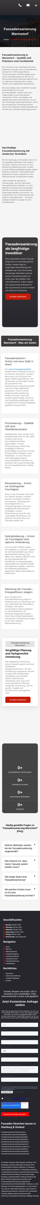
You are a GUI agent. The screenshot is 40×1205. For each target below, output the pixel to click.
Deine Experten (31, 1189)
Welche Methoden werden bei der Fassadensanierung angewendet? (18, 848)
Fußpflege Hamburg (32, 1196)
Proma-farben (32, 1186)
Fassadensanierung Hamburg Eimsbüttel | (15, 1142)
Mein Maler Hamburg (23, 1165)
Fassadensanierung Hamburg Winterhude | (15, 1154)
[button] (36, 5)
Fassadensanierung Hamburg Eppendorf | (15, 1144)
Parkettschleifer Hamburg (24, 1184)
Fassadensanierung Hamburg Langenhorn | (15, 1146)
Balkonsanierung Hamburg (17, 1193)
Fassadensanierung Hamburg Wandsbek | (15, 1151)
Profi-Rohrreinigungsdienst (17, 1186)
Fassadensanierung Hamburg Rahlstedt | (14, 1149)
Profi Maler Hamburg (8, 1162)
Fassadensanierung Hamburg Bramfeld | (14, 1137)
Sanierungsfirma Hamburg (10, 1169)
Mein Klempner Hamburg (24, 1162)
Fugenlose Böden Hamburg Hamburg (20, 1177)
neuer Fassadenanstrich (19, 369)
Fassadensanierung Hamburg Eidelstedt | (14, 1139)
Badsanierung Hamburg (20, 1179)
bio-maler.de (5, 1189)
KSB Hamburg (17, 1181)
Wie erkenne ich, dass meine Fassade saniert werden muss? (16, 864)
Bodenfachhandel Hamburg (10, 1174)
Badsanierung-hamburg (9, 1191)
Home (6, 39)
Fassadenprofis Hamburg (10, 1172)
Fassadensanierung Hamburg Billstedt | (14, 1134)
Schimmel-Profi (23, 1191)
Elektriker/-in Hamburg (26, 1167)
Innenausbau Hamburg (17, 1196)
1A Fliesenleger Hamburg (28, 1169)
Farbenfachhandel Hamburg (28, 1172)
